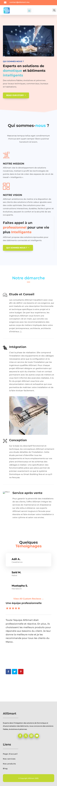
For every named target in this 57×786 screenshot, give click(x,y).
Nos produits (9, 764)
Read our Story (15, 95)
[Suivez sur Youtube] (37, 736)
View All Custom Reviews (28, 598)
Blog (5, 768)
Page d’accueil (10, 754)
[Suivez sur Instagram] (31, 736)
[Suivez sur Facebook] (20, 736)
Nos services (9, 759)
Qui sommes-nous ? (16, 247)
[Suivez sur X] (25, 736)
